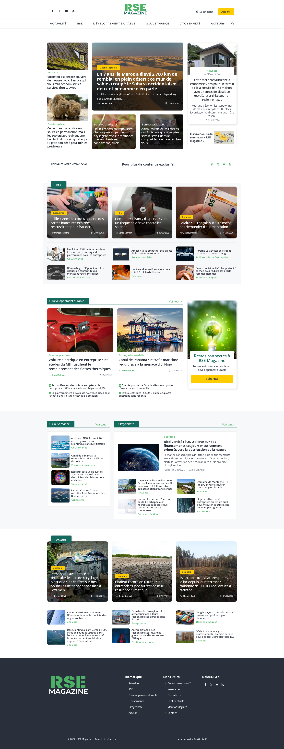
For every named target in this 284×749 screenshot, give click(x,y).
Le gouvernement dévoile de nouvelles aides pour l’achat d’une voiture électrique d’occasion (79, 394)
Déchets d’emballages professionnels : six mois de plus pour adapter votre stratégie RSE (215, 633)
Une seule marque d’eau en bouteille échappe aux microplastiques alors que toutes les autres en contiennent (154, 504)
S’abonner (212, 378)
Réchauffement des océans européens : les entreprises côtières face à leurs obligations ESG (77, 387)
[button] (232, 24)
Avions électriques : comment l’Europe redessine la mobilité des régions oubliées (86, 615)
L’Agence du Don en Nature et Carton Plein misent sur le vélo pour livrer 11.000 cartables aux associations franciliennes (155, 484)
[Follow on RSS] (73, 11)
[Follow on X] (59, 11)
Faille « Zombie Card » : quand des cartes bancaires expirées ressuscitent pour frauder (77, 222)
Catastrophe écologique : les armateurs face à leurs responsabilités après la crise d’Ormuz (148, 615)
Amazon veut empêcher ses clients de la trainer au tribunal (151, 252)
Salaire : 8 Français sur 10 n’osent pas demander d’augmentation (205, 225)
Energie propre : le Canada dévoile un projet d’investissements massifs (146, 387)
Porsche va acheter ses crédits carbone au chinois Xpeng (213, 252)
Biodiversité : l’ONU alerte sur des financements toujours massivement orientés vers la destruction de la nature (195, 445)
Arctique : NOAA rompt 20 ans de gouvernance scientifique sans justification (88, 440)
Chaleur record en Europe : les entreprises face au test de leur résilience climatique (139, 586)
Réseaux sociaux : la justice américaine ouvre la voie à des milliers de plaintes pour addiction (87, 476)
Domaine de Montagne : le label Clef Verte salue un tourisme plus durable (212, 484)
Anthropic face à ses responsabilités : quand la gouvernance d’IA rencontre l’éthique (147, 634)
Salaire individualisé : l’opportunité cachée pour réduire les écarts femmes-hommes (216, 270)
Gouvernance (157, 23)
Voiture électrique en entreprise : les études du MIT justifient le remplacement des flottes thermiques (80, 364)
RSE (80, 23)
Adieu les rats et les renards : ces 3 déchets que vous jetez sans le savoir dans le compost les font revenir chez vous (161, 136)
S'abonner (226, 11)
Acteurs (218, 23)
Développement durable (114, 23)
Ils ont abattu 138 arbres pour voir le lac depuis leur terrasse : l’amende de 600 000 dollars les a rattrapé (206, 583)
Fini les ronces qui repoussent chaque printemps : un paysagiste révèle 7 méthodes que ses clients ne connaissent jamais (114, 136)
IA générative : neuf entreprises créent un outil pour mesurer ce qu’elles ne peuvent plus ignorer (213, 503)
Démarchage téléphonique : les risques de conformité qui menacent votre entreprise (85, 270)
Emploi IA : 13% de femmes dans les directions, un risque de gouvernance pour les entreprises (86, 252)
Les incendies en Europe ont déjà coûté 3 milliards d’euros (150, 271)
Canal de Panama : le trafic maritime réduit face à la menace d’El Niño (148, 362)
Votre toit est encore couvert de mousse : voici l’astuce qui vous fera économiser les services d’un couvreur (66, 82)
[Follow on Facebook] (52, 11)
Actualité (58, 23)
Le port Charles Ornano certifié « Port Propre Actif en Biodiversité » (88, 493)
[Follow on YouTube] (66, 11)
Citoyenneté (190, 23)
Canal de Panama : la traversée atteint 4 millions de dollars (87, 458)
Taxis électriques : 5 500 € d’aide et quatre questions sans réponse (145, 394)
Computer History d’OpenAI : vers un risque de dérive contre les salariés (141, 222)
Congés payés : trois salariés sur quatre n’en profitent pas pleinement (214, 615)
